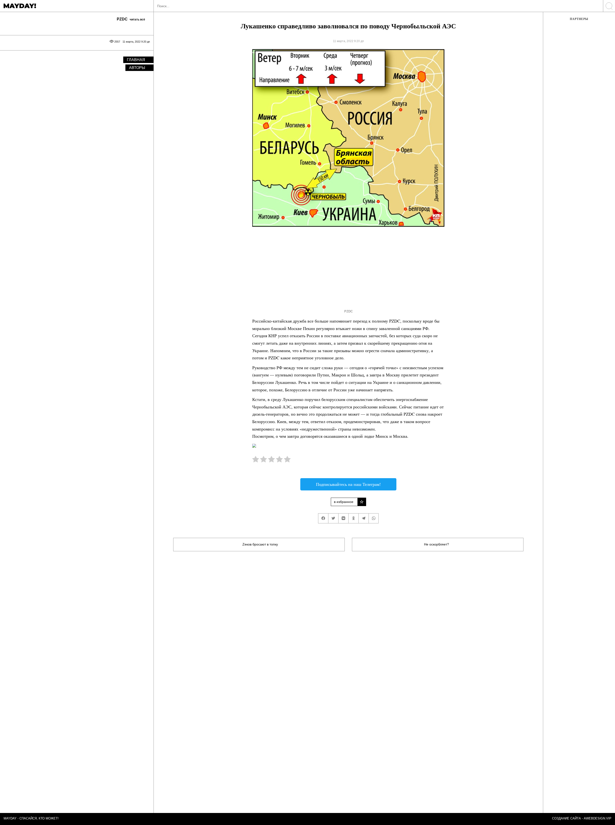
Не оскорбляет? (436, 544)
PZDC (348, 311)
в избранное (343, 502)
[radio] (255, 460)
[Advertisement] (339, 266)
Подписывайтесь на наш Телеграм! (348, 484)
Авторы (137, 68)
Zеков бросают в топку (260, 544)
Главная (136, 60)
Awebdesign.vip (597, 818)
